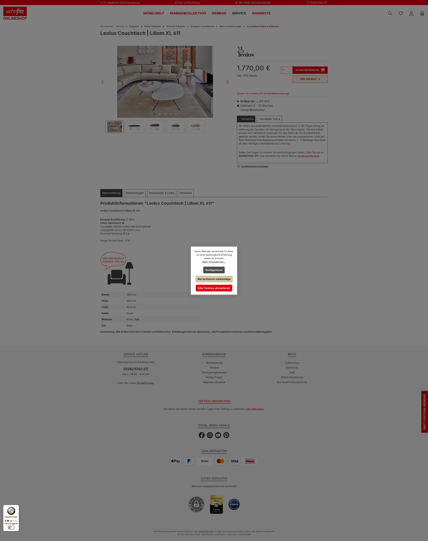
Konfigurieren (214, 269)
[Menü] (17, 507)
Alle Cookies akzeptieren (214, 287)
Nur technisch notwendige (214, 278)
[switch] (11, 527)
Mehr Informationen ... (214, 261)
